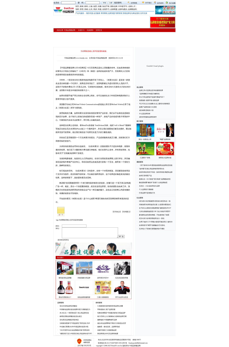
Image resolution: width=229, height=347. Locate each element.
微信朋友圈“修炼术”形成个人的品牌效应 (153, 182)
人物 (90, 6)
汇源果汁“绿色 (145, 158)
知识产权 (105, 6)
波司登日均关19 (102, 278)
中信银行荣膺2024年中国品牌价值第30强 (74, 327)
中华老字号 (122, 6)
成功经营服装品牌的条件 (148, 117)
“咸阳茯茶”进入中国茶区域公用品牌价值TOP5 (76, 334)
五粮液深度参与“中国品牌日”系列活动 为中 (75, 323)
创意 (95, 6)
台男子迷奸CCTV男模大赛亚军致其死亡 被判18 (155, 222)
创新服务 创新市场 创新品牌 (149, 100)
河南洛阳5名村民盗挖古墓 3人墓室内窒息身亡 (155, 204)
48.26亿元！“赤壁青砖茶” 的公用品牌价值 (74, 313)
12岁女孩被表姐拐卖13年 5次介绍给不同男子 (154, 211)
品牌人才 (131, 6)
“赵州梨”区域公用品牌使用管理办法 (151, 169)
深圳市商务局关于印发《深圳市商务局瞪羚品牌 (155, 172)
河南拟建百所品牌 (84, 278)
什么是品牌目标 (144, 114)
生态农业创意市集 (121, 278)
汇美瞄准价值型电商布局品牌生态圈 (110, 306)
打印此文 (117, 212)
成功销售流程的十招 (146, 110)
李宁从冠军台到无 (121, 297)
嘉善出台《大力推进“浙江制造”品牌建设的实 (155, 179)
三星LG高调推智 (103, 297)
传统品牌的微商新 (84, 297)
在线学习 (105, 9)
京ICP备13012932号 (84, 345)
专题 (99, 9)
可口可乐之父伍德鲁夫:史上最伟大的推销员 (154, 104)
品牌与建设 (122, 9)
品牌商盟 (113, 9)
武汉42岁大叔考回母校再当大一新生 (151, 218)
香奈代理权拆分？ (65, 297)
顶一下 (60, 215)
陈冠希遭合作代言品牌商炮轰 (107, 334)
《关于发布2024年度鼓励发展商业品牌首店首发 (155, 165)
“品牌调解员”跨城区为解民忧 (149, 94)
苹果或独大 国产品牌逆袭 (106, 309)
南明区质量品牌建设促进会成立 (71, 316)
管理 (81, 9)
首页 (77, 6)
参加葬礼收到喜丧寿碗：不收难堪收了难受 (154, 215)
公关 (90, 9)
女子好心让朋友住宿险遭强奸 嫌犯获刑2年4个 (155, 208)
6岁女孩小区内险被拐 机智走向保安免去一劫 (154, 201)
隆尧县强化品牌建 (65, 278)
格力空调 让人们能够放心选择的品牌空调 (111, 316)
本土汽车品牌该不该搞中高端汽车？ (152, 97)
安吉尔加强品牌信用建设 (68, 306)
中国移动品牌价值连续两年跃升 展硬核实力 (75, 309)
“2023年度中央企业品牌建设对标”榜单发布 (75, 330)
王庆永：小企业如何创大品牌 (149, 186)
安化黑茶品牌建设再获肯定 (69, 320)
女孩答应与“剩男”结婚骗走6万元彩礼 (152, 225)
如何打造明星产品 (145, 176)
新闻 (81, 6)
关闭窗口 (126, 212)
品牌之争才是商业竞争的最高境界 (151, 90)
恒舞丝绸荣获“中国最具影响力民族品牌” (111, 313)
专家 (77, 9)
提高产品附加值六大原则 (148, 107)
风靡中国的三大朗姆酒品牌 (106, 330)
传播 (99, 6)
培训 (95, 9)
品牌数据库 (132, 9)
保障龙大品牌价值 (165, 158)
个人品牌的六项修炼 (146, 189)
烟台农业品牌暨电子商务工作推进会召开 (111, 323)
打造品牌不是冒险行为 (147, 193)
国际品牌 (113, 6)
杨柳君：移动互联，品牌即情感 (108, 327)
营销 (86, 9)
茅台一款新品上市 (145, 139)
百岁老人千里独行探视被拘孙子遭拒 (151, 229)
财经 (86, 6)
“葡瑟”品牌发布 (165, 139)
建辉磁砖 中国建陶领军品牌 (107, 320)
